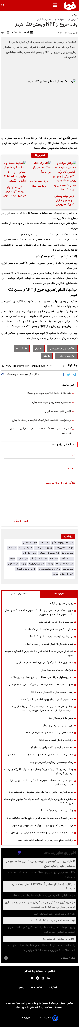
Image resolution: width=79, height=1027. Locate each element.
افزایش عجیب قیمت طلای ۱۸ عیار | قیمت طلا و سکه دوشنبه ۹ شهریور (38, 755)
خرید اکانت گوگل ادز (38, 558)
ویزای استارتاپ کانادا (43, 547)
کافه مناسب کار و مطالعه (49, 553)
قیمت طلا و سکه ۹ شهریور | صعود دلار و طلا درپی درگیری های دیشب (38, 833)
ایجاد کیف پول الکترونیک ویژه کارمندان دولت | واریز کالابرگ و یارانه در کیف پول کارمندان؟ (38, 771)
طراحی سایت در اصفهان (25, 569)
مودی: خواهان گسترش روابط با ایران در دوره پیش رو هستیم (42, 825)
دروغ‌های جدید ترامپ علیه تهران (57, 670)
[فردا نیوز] (70, 6)
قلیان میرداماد (67, 553)
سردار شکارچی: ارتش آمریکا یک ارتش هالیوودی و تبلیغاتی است (41, 792)
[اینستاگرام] (42, 978)
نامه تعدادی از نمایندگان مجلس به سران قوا (51, 748)
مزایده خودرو (12, 564)
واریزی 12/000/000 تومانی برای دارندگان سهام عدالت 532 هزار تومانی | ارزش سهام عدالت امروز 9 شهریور (38, 613)
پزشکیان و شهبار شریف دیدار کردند (56, 740)
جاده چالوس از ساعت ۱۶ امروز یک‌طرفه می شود (49, 733)
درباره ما (53, 987)
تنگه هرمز (20, 348)
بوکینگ (50, 564)
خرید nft (54, 558)
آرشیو (22, 987)
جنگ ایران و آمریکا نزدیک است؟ (57, 811)
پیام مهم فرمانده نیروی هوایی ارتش (55, 622)
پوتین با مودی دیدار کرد (61, 603)
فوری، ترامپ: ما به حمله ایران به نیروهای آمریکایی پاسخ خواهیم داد (39, 685)
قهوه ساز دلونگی (66, 574)
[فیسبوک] (64, 375)
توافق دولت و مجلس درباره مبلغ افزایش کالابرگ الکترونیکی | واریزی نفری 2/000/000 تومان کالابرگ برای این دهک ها (64, 201)
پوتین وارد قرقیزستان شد (61, 718)
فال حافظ (12, 547)
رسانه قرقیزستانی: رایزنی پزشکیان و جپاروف (51, 762)
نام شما (71, 455)
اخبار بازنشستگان (30, 542)
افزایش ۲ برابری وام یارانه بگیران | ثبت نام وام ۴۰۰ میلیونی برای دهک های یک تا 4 (38, 801)
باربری (23, 564)
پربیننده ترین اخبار (20, 594)
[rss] (47, 978)
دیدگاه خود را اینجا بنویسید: (60, 483)
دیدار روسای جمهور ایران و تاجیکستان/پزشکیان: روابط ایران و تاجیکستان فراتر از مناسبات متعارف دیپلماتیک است (42, 709)
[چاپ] (3, 33)
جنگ (45, 356)
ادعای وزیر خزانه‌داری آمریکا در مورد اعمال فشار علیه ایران (44, 663)
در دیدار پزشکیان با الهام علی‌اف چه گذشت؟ (51, 637)
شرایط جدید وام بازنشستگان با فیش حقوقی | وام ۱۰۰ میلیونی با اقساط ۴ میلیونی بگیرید (14, 192)
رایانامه (71, 469)
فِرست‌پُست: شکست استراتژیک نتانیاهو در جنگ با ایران (42, 420)
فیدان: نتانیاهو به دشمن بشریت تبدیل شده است (49, 629)
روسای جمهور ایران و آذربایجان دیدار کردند (52, 692)
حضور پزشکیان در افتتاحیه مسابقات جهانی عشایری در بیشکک (42, 677)
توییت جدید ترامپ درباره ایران (57, 725)
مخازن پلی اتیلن (25, 547)
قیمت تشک (44, 542)
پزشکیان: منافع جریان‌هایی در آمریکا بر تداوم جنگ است (45, 840)
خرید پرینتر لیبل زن (36, 564)
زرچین (12, 558)
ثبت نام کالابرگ (66, 558)
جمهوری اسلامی (65, 356)
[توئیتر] (31, 978)
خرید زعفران (23, 558)
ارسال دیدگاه (21, 521)
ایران (37, 348)
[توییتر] (69, 375)
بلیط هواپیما (68, 569)
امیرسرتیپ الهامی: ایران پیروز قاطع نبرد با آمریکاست (47, 699)
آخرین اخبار (58, 594)
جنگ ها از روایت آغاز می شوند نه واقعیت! (49, 393)
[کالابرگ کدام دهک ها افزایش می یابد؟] (39, 169)
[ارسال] (9, 33)
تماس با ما (37, 987)
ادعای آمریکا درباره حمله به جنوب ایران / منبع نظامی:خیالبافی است (40, 818)
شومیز (55, 574)
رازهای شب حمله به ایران (58, 411)
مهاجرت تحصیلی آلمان (64, 547)
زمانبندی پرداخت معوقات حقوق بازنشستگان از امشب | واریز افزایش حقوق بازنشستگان (39, 783)
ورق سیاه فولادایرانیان (64, 564)
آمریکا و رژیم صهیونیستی (60, 348)
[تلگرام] (75, 375)
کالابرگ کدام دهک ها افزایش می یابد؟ (39, 184)
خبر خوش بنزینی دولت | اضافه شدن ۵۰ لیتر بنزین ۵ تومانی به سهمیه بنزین (39, 653)
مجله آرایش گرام (29, 553)
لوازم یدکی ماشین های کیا (49, 569)
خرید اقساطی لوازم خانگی (62, 542)
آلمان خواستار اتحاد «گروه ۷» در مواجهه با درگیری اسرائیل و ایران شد (40, 431)
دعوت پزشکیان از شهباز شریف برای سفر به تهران (49, 644)
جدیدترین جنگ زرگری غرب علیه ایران (52, 402)
